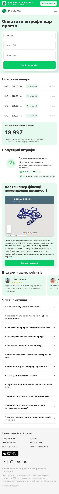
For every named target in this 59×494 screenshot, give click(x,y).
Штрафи (27, 433)
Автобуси (16, 433)
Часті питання (36, 442)
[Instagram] (11, 461)
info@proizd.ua (8, 438)
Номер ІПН (11, 45)
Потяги (5, 433)
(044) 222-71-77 (9, 442)
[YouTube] (18, 461)
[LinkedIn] (25, 461)
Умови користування (39, 447)
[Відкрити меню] (55, 11)
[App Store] (10, 453)
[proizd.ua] (12, 11)
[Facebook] (5, 461)
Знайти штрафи (29, 65)
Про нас (33, 438)
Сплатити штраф (29, 263)
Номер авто (11, 55)
